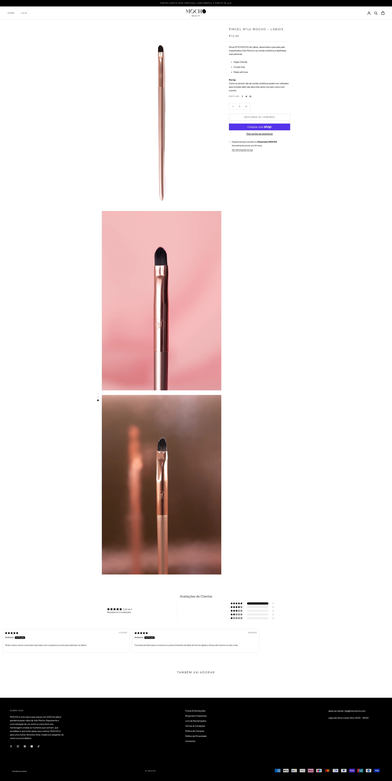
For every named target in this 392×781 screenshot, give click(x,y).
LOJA (24, 13)
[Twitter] (246, 96)
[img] (11, 633)
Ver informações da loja (242, 150)
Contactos (190, 741)
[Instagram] (18, 746)
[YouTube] (32, 746)
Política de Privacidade (196, 736)
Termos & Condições (195, 726)
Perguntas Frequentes (196, 716)
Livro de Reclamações (195, 721)
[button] (237, 603)
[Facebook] (242, 96)
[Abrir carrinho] (382, 13)
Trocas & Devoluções (195, 711)
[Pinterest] (250, 96)
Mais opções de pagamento (259, 133)
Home (11, 13)
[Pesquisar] (376, 13)
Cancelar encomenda (19, 771)
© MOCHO (150, 771)
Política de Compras (194, 731)
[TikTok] (39, 746)
